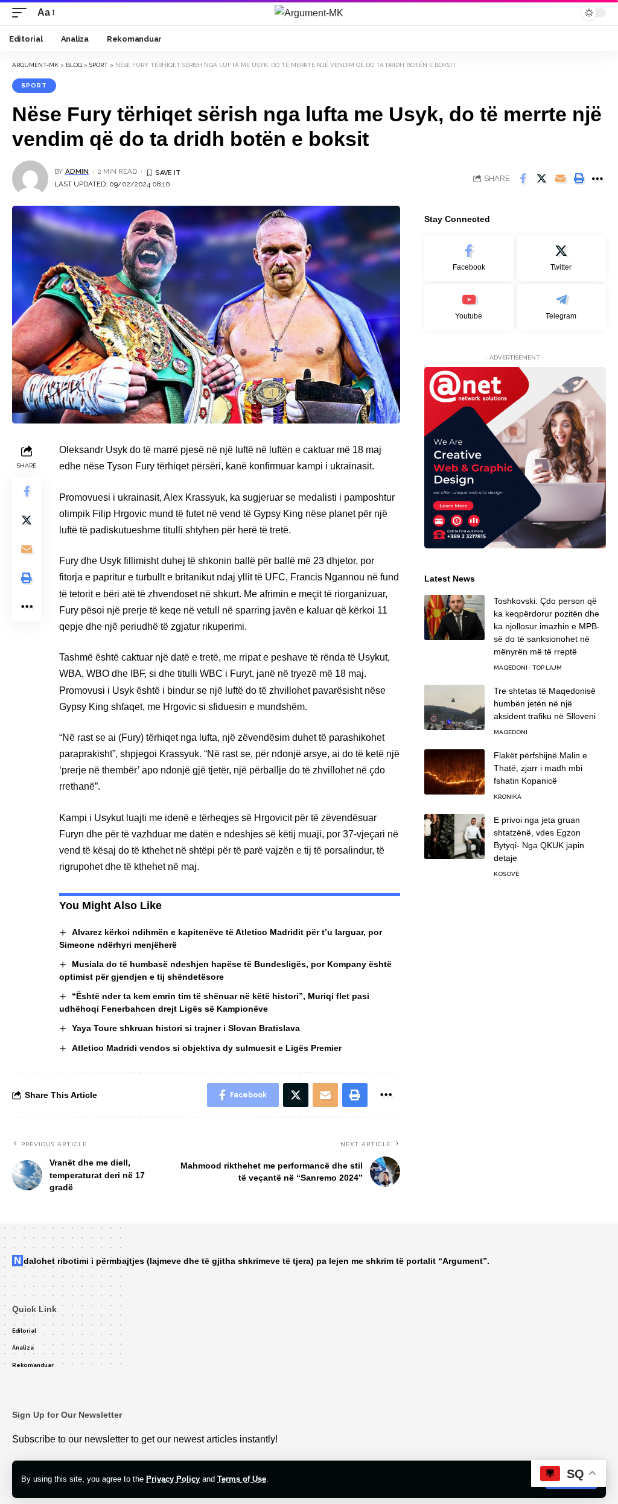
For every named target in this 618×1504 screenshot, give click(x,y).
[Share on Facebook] (522, 178)
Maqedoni (510, 667)
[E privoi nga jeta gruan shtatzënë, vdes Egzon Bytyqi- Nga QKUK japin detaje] (454, 836)
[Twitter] (561, 258)
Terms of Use (241, 1478)
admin (77, 171)
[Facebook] (469, 258)
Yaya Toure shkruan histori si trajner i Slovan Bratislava (186, 1028)
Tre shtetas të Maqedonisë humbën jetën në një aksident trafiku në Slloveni (545, 703)
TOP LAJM (547, 667)
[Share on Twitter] (541, 178)
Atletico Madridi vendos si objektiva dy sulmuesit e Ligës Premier (207, 1048)
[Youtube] (469, 307)
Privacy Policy (173, 1478)
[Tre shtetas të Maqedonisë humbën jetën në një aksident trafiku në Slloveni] (454, 707)
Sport (34, 85)
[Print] (578, 178)
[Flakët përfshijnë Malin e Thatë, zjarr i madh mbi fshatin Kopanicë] (454, 772)
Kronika (507, 796)
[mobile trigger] (22, 12)
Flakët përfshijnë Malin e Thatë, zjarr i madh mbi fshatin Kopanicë (540, 767)
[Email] (560, 178)
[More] (597, 178)
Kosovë (506, 874)
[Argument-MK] (309, 12)
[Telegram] (561, 307)
